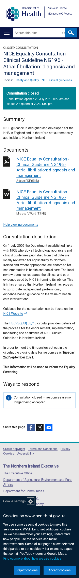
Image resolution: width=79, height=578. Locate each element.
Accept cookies (60, 570)
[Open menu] (7, 32)
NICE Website (14, 314)
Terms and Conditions (43, 448)
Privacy (65, 448)
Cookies (8, 453)
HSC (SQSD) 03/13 (22, 323)
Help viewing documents (20, 224)
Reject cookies (27, 570)
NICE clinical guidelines (57, 80)
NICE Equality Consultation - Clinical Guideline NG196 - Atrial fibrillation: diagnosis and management (45, 169)
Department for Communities (23, 491)
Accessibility (25, 453)
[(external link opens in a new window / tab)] (31, 427)
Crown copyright (14, 448)
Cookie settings (14, 501)
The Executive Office (17, 473)
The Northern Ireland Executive (31, 466)
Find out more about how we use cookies (32, 558)
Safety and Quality (27, 80)
